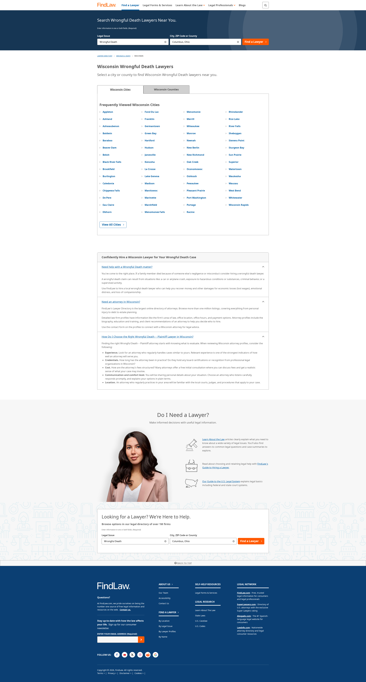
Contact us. (125, 609)
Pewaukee (192, 183)
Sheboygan (235, 133)
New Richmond (195, 154)
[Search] (265, 5)
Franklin (149, 119)
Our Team (163, 592)
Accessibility (164, 598)
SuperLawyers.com (246, 604)
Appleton (108, 111)
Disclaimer (125, 673)
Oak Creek (192, 162)
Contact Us (164, 603)
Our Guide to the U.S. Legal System (221, 481)
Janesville (150, 154)
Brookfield (109, 169)
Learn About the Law (213, 439)
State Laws (200, 615)
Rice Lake (234, 119)
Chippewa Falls (111, 190)
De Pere (107, 197)
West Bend (235, 190)
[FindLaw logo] (107, 5)
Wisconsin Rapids (239, 204)
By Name (163, 636)
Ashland (107, 119)
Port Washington (196, 197)
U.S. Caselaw (201, 620)
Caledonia (108, 183)
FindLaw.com (243, 592)
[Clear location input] (238, 42)
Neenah (191, 140)
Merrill (190, 119)
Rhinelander (236, 111)
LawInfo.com (243, 627)
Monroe (191, 133)
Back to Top (184, 563)
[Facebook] (117, 655)
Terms (100, 673)
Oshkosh (192, 176)
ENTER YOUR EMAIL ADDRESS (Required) (117, 633)
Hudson (149, 147)
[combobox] (133, 42)
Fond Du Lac (152, 111)
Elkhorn (107, 212)
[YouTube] (124, 655)
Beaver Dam (110, 147)
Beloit (106, 154)
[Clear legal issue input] (165, 42)
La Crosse (150, 169)
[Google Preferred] (155, 655)
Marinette (150, 197)
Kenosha (150, 162)
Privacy (111, 673)
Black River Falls (112, 162)
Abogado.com (244, 616)
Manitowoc (151, 190)
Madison (150, 183)
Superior (233, 162)
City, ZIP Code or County (183, 35)
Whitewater (235, 197)
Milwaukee (193, 126)
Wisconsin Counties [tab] (166, 89)
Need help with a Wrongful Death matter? (127, 267)
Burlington (109, 176)
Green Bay (150, 133)
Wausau (233, 183)
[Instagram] (140, 655)
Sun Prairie (235, 154)
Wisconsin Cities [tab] (120, 89)
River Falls (234, 126)
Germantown (152, 126)
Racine (190, 212)
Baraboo (107, 140)
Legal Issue (103, 35)
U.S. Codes (200, 626)
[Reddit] (148, 655)
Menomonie (193, 111)
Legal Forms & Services (206, 592)
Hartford (150, 140)
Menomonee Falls (155, 212)
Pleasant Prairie (196, 190)
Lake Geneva (152, 176)
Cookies (138, 673)
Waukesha (235, 176)
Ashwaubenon (111, 126)
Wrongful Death (123, 56)
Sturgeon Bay (236, 147)
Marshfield (151, 204)
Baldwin (107, 133)
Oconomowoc (194, 169)
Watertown (235, 169)
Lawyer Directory (104, 56)
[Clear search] (165, 541)
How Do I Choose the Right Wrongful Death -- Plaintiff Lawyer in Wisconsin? (147, 336)
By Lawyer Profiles (167, 631)
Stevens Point (236, 140)
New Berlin (193, 147)
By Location (164, 620)
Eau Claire (108, 204)
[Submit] (141, 639)
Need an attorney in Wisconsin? (121, 301)
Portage (191, 204)
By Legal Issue (165, 626)
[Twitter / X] (132, 655)
